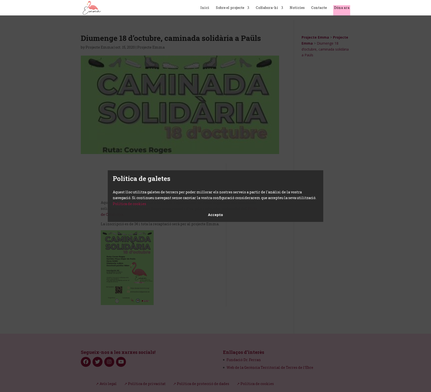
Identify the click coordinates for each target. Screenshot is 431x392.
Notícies (297, 8)
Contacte (319, 8)
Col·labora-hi (267, 8)
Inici (204, 8)
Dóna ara (341, 8)
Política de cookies (129, 203)
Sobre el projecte (230, 8)
